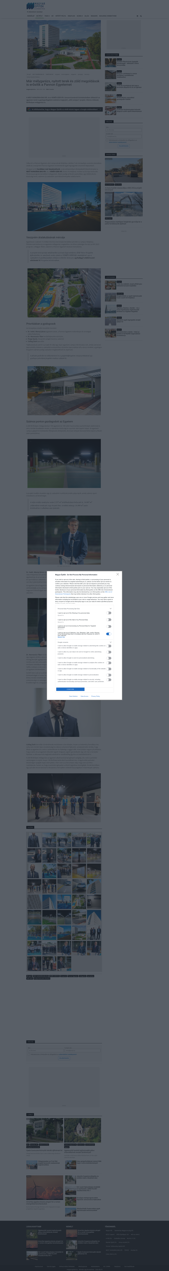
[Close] (118, 575)
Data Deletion (73, 696)
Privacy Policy (95, 696)
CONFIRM (70, 689)
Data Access (84, 696)
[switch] (108, 613)
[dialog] (84, 635)
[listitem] (84, 609)
